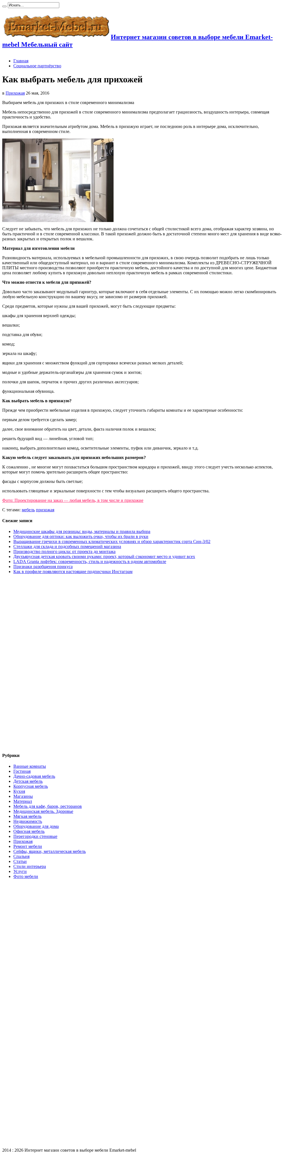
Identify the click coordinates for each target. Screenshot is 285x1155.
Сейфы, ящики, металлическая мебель (49, 851)
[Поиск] (4, 6)
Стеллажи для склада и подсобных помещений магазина (67, 546)
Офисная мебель (29, 831)
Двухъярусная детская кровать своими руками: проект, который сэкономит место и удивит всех (104, 556)
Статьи (20, 861)
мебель (28, 509)
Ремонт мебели (27, 846)
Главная (20, 60)
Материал (22, 801)
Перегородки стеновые (35, 836)
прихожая (45, 509)
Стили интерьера (29, 866)
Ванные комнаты (29, 766)
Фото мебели (25, 876)
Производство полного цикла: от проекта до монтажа (64, 551)
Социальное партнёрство (37, 65)
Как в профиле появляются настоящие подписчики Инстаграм (72, 571)
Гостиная (22, 771)
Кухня (19, 791)
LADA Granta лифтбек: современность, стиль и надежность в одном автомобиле (89, 561)
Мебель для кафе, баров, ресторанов (47, 806)
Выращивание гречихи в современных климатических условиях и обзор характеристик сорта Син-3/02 (111, 541)
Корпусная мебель (30, 786)
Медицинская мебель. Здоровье (43, 811)
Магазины (23, 796)
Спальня (21, 856)
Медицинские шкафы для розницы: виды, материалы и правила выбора (81, 531)
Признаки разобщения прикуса (43, 566)
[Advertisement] (24, 663)
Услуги (20, 871)
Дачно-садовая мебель (34, 776)
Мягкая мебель (27, 816)
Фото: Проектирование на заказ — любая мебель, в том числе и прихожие (72, 500)
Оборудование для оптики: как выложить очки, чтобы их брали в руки (80, 536)
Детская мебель (28, 781)
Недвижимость (27, 821)
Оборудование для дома (36, 826)
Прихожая (15, 93)
